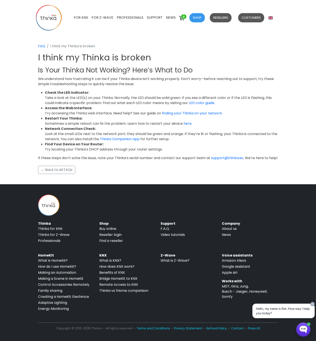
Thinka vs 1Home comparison (123, 290)
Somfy (227, 296)
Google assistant (236, 266)
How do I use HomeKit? (57, 266)
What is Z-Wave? (175, 260)
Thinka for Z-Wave (53, 234)
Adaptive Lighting (52, 302)
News (171, 17)
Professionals (130, 17)
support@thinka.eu (227, 157)
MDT (226, 286)
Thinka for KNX (50, 228)
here (188, 123)
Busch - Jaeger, (235, 291)
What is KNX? (110, 260)
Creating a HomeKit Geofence (63, 296)
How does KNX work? (116, 266)
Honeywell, (258, 291)
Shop (197, 17)
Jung (244, 286)
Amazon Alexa (234, 260)
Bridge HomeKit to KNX (118, 278)
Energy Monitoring (53, 308)
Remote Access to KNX (118, 284)
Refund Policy (217, 328)
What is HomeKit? (53, 260)
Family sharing (50, 290)
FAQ (41, 46)
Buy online (107, 228)
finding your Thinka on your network (192, 113)
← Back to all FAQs (56, 169)
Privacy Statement (188, 328)
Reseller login (110, 234)
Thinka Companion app (120, 139)
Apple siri (229, 272)
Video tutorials (173, 234)
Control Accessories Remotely (63, 284)
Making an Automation (57, 272)
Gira (234, 286)
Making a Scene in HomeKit (60, 278)
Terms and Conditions (153, 328)
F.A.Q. (165, 228)
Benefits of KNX (112, 272)
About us (229, 228)
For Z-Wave (102, 17)
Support (155, 17)
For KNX (81, 17)
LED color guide (201, 102)
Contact (237, 328)
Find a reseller (111, 240)
